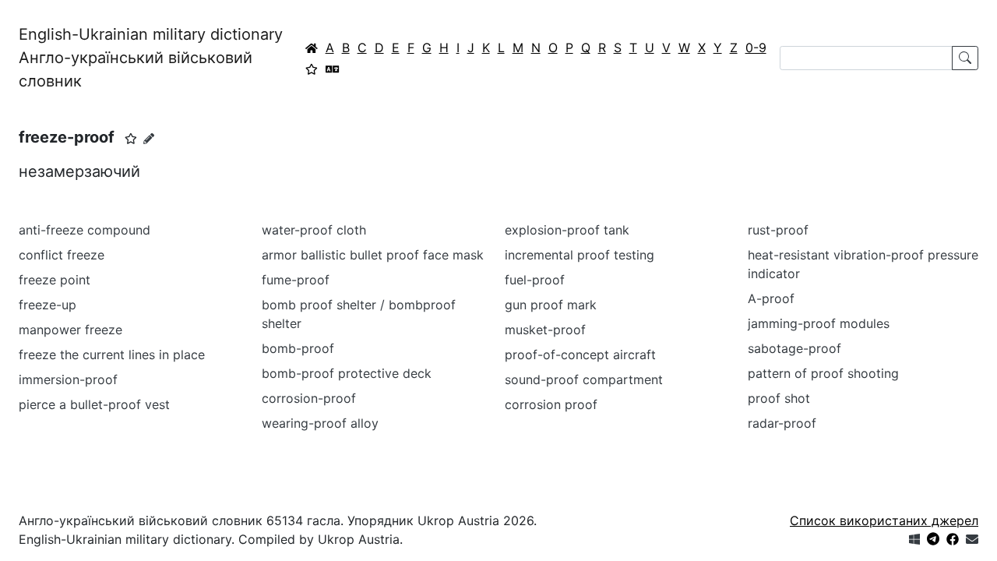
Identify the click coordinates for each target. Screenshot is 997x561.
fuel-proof (535, 280)
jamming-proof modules (819, 323)
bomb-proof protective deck (347, 373)
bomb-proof (298, 348)
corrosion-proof (309, 398)
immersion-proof (68, 379)
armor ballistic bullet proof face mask (373, 255)
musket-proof (545, 329)
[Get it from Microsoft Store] (914, 539)
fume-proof (295, 280)
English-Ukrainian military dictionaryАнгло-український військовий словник (151, 57)
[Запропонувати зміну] (148, 138)
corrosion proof (551, 404)
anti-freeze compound (84, 230)
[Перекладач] (332, 68)
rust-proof (778, 230)
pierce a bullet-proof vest (94, 404)
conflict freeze (61, 255)
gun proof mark (551, 304)
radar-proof (782, 423)
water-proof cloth (314, 230)
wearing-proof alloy (320, 423)
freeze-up (47, 304)
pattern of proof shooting (823, 373)
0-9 (755, 47)
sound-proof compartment (584, 379)
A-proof (771, 298)
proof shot (779, 398)
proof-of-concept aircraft (580, 354)
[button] (131, 138)
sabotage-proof (794, 348)
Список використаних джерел (884, 520)
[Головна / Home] (311, 47)
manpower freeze (70, 329)
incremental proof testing (579, 255)
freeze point (54, 280)
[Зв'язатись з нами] (972, 539)
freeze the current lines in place (112, 354)
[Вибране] (311, 68)
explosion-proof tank (567, 230)
